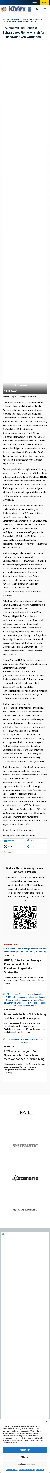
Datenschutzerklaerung (27, 1470)
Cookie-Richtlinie (12, 1470)
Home (5, 19)
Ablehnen (25, 1457)
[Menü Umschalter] (45, 9)
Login (34, 2)
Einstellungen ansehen (25, 1464)
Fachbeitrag (12, 19)
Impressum (40, 1470)
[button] (46, 1421)
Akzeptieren (25, 1450)
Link (25, 900)
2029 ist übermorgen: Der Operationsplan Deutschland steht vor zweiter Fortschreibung (24, 1055)
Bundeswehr (9, 1010)
